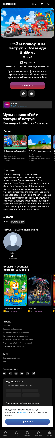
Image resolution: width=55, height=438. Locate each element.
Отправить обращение (12, 329)
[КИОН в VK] (5, 373)
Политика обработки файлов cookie (18, 339)
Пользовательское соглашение (16, 332)
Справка (6, 325)
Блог (5, 361)
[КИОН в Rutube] (34, 373)
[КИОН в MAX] (11, 373)
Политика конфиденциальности (16, 336)
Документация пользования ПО (16, 346)
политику (23, 412)
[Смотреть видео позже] (31, 93)
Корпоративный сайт (11, 358)
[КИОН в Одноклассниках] (16, 373)
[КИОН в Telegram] (22, 373)
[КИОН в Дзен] (28, 373)
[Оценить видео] (23, 93)
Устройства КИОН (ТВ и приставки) (17, 343)
